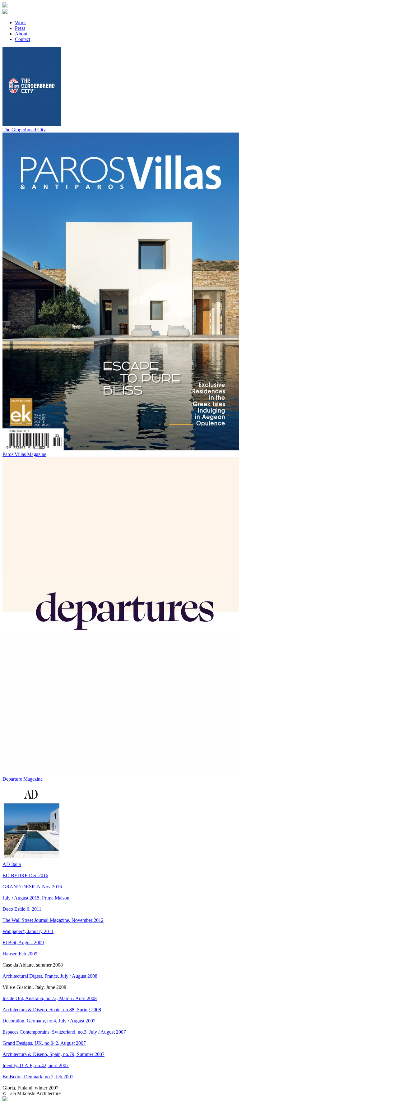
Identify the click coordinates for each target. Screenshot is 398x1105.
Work (20, 22)
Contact (22, 39)
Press (20, 28)
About (21, 33)
